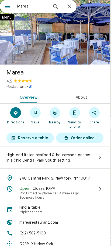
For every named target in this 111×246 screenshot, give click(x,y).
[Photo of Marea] (55, 32)
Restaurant (16, 86)
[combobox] (32, 6)
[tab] (27, 96)
